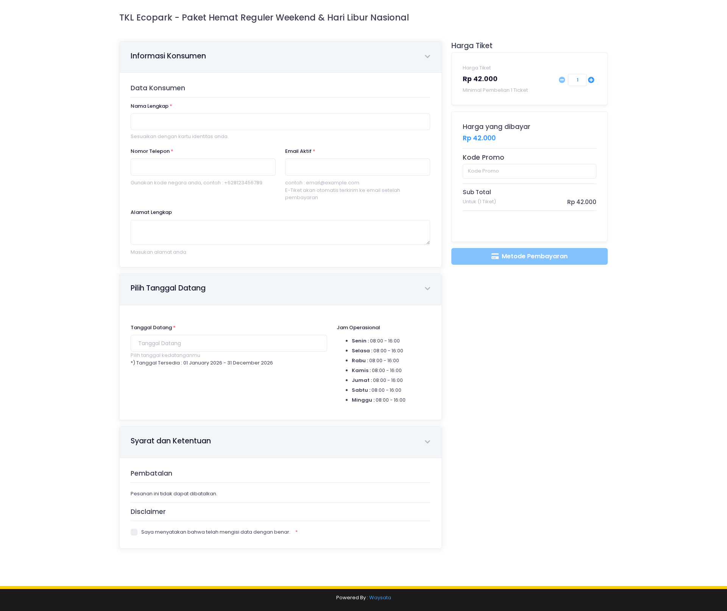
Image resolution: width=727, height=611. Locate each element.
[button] (427, 57)
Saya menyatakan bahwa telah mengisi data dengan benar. (215, 532)
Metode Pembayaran (534, 256)
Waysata (380, 597)
